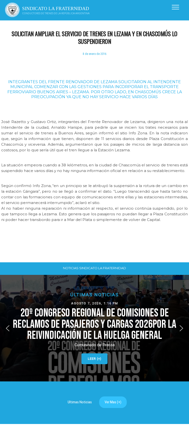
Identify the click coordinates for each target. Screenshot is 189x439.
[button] (94, 328)
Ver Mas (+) (113, 402)
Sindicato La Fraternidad (55, 8)
